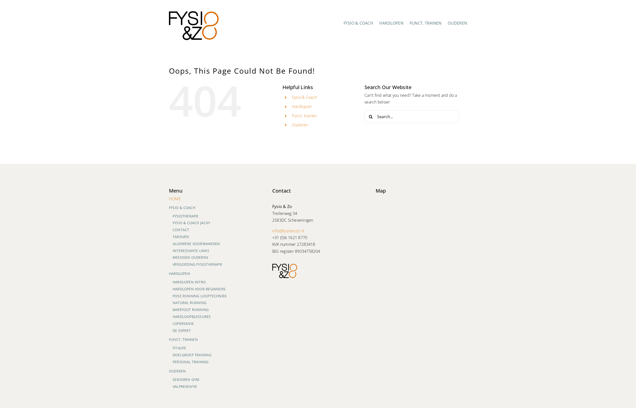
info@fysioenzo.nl (288, 231)
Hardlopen (302, 106)
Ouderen (300, 125)
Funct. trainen (304, 115)
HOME (175, 199)
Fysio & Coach (304, 97)
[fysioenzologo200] (194, 13)
